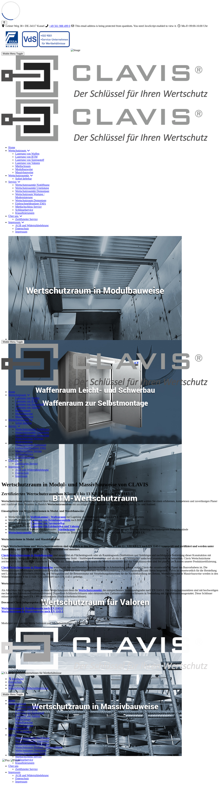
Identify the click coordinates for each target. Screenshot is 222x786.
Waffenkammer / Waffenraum (48, 516)
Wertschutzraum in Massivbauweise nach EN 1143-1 (32, 611)
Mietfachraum (66, 529)
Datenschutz (15, 681)
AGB (11, 685)
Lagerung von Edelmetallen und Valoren (55, 526)
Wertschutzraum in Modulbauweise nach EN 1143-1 (32, 608)
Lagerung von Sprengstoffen (48, 523)
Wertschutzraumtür (20, 532)
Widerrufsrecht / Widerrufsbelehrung (28, 688)
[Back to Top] (4, 22)
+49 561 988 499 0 (59, 25)
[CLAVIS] (104, 385)
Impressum (18, 678)
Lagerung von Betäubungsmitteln (50, 520)
